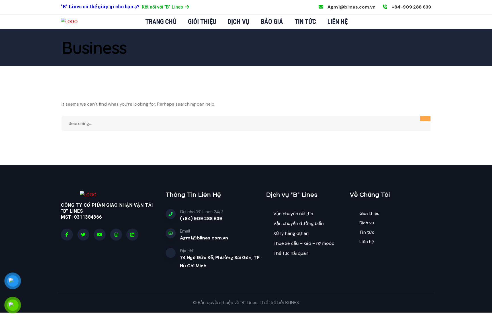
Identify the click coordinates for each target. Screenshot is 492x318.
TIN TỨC (305, 22)
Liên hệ (366, 242)
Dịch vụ (366, 223)
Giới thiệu (369, 213)
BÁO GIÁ (272, 22)
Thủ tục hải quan (290, 253)
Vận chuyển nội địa (293, 214)
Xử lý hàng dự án (291, 233)
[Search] (425, 118)
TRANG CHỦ (161, 22)
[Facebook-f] (67, 235)
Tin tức (366, 232)
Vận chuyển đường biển (298, 223)
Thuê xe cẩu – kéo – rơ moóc (303, 243)
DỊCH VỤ (238, 22)
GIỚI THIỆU (202, 22)
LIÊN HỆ (337, 22)
